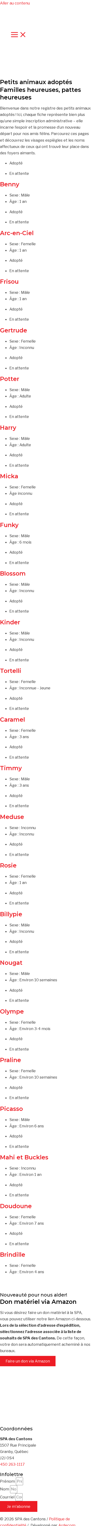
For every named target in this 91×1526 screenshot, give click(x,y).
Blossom (13, 573)
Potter (9, 378)
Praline (10, 1060)
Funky (9, 524)
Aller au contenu (15, 3)
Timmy (11, 768)
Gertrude (13, 330)
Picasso (11, 1108)
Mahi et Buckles (24, 1157)
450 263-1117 (12, 1464)
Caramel (12, 719)
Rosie (8, 865)
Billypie (11, 914)
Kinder (10, 622)
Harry (8, 427)
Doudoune (16, 1206)
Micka (9, 476)
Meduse (12, 816)
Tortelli (10, 670)
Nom (5, 1489)
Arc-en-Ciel (17, 233)
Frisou (9, 281)
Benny (9, 184)
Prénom (8, 1481)
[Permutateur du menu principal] (19, 35)
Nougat (11, 962)
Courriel (7, 1497)
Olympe (12, 1011)
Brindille (12, 1254)
